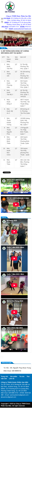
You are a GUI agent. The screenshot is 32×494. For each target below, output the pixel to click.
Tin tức (21, 376)
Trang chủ (4, 376)
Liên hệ (11, 378)
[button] (2, 38)
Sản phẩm (13, 376)
